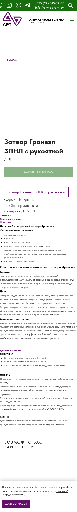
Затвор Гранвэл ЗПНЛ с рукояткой (36, 192)
